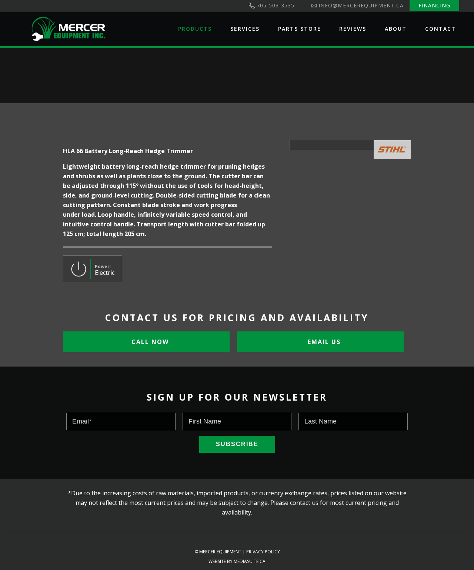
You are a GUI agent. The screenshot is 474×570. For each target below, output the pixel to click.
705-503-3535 (275, 5)
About (396, 28)
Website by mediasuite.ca (237, 561)
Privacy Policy (263, 552)
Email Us (323, 342)
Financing (434, 5)
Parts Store (299, 28)
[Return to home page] (68, 29)
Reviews (352, 28)
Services (245, 28)
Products (195, 28)
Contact (440, 28)
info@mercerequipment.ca (361, 5)
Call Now (149, 342)
